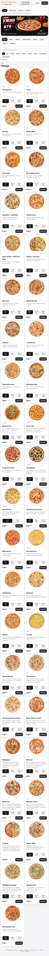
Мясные (18, 53)
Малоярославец (12, 10)
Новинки (12, 53)
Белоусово (20, 10)
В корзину (19, 106)
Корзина (45, 3)
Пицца (4, 39)
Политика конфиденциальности (12, 949)
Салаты (35, 39)
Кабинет (37, 3)
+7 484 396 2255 (24, 2)
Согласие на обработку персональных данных (29, 949)
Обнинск (5, 10)
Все (3, 53)
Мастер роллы (26, 39)
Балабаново (28, 10)
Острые (35, 53)
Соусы (42, 39)
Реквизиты (27, 951)
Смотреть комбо (42, 33)
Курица (24, 53)
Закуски (17, 39)
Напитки (5, 43)
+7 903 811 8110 (24, 4)
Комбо (11, 39)
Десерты (12, 43)
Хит (7, 53)
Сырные (30, 53)
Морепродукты (42, 53)
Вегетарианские (6, 56)
